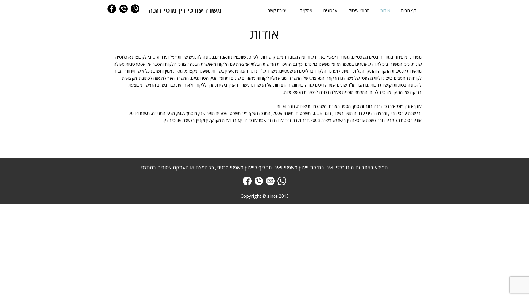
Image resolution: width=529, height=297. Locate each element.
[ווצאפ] (135, 8)
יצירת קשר (277, 10)
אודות (385, 10)
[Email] (270, 181)
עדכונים (330, 10)
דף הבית (408, 10)
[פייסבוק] (111, 8)
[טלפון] (123, 8)
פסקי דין (304, 10)
